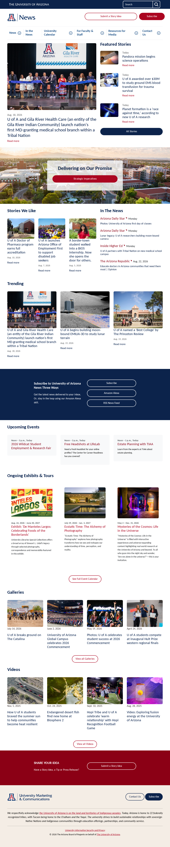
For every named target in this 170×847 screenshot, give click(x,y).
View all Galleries (85, 659)
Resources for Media (116, 33)
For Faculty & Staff (85, 33)
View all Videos (85, 744)
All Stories (131, 131)
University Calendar (50, 33)
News (12, 33)
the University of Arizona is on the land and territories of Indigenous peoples (80, 813)
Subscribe (152, 16)
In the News (29, 33)
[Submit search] (156, 4)
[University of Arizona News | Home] (31, 17)
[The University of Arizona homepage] (29, 4)
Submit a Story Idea (110, 16)
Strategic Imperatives (85, 179)
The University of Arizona (108, 834)
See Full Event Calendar (85, 579)
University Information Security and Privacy (85, 830)
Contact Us (147, 33)
